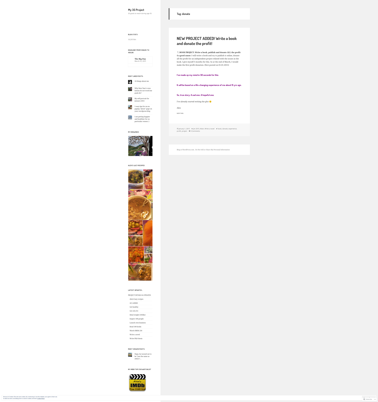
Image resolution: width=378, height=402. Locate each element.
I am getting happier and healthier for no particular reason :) (142, 119)
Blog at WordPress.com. (186, 150)
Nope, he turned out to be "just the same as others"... (143, 356)
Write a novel (135, 334)
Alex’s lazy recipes (136, 299)
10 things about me (142, 81)
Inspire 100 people (137, 319)
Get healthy (134, 307)
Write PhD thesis (136, 338)
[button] (138, 146)
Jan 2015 (196, 129)
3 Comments (195, 131)
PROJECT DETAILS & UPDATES (139, 295)
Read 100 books (135, 327)
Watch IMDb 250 (136, 331)
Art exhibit (134, 303)
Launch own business (138, 323)
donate (225, 129)
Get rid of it (134, 311)
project (184, 131)
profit (179, 131)
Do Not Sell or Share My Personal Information (212, 150)
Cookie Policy (41, 398)
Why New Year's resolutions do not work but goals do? (143, 90)
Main (202, 129)
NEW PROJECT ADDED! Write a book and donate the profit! (207, 41)
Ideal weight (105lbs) (137, 315)
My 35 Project (136, 10)
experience (232, 129)
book (220, 129)
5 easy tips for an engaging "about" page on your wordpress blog (143, 108)
